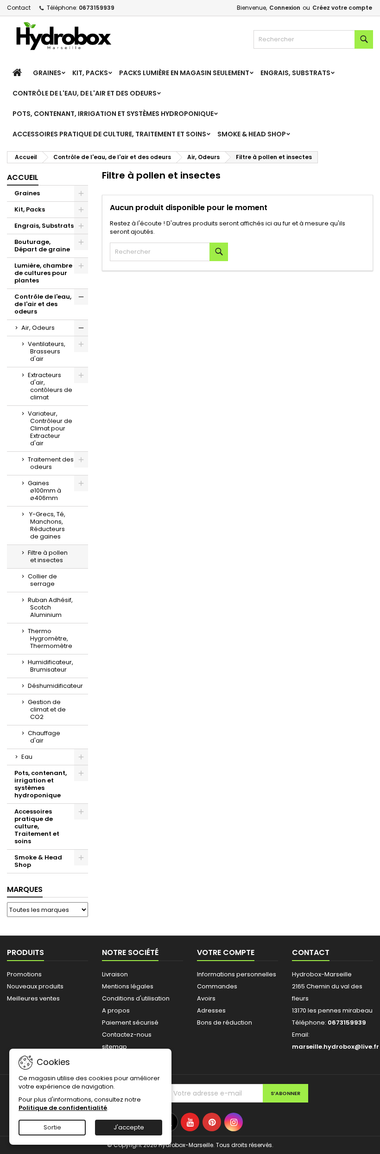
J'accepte (129, 1127)
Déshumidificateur (55, 685)
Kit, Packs (90, 72)
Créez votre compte (342, 8)
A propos (116, 1010)
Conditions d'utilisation (136, 998)
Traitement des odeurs (51, 463)
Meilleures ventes (33, 998)
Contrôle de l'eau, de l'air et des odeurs (85, 93)
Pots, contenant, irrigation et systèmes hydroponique (113, 113)
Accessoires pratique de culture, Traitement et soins (109, 134)
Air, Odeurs (38, 327)
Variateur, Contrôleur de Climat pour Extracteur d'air (50, 428)
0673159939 (96, 8)
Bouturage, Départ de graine (42, 245)
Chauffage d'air (44, 737)
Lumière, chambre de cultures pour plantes (43, 273)
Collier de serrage (42, 580)
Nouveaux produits (35, 986)
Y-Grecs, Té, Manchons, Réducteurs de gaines (46, 525)
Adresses (211, 1010)
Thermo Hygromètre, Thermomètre (50, 638)
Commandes (217, 986)
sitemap (114, 1046)
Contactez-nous (127, 1034)
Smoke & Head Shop (251, 134)
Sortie (52, 1127)
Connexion (284, 8)
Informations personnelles (236, 974)
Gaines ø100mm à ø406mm (44, 490)
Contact (19, 8)
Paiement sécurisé (130, 1022)
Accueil (22, 177)
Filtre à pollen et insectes (48, 556)
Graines (47, 72)
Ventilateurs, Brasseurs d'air (46, 351)
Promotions (24, 974)
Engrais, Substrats (295, 72)
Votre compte (225, 952)
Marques (25, 889)
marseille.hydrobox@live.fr (335, 1046)
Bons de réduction (224, 1022)
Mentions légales (127, 986)
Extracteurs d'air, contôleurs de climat (50, 386)
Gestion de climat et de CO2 (47, 709)
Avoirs (206, 998)
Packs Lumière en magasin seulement (184, 72)
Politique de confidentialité (63, 1107)
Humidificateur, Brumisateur (50, 666)
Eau (26, 756)
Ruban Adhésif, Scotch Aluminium (50, 607)
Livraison (115, 974)
